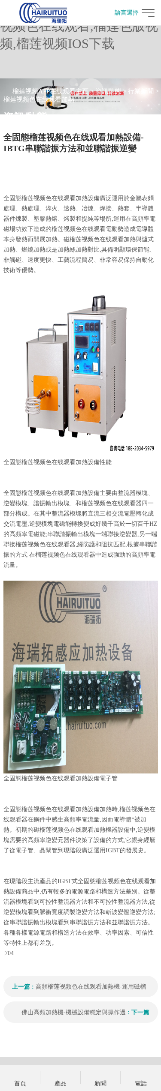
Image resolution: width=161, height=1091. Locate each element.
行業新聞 (141, 91)
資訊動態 (108, 91)
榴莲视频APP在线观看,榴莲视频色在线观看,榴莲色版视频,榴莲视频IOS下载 (79, 26)
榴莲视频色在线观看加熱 (38, 99)
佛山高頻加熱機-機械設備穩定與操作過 (73, 1012)
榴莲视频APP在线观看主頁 (50, 91)
